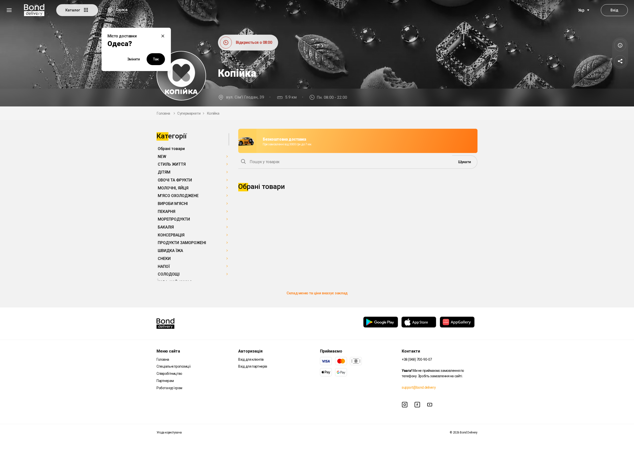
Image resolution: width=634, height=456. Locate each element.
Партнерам (165, 381)
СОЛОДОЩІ (169, 274)
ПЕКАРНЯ (166, 211)
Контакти (411, 351)
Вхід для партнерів (252, 366)
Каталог (73, 10)
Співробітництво (169, 374)
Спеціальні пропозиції (173, 366)
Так (156, 59)
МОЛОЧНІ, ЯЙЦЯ (173, 188)
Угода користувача (169, 432)
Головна (163, 113)
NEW (162, 156)
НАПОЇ (164, 266)
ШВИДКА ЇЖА (170, 250)
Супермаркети (188, 113)
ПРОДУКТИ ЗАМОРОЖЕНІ (182, 242)
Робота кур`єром (169, 388)
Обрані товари (171, 148)
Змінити (133, 59)
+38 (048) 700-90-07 (417, 359)
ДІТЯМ (164, 172)
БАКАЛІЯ (166, 227)
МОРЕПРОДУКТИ (174, 219)
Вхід (614, 10)
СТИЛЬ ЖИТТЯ (172, 164)
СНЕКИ (164, 258)
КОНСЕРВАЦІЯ (171, 235)
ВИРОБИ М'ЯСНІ (173, 203)
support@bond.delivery (419, 387)
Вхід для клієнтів (251, 359)
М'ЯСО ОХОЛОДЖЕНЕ (178, 195)
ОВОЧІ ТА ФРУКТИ (175, 180)
